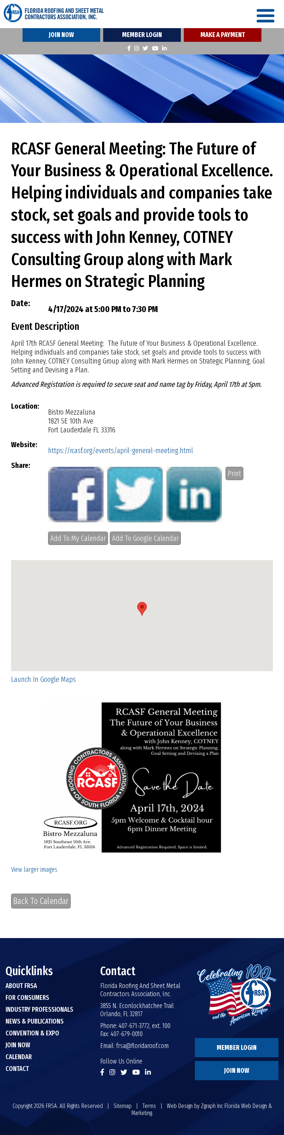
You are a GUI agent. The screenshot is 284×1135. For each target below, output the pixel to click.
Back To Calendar (40, 901)
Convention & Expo (32, 1033)
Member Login (142, 35)
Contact (17, 1069)
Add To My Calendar (78, 538)
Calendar (19, 1057)
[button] (142, 609)
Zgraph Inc (212, 1105)
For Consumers (27, 998)
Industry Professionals (39, 1009)
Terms (149, 1105)
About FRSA (21, 986)
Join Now (61, 35)
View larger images (34, 870)
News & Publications (35, 1021)
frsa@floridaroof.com (142, 1046)
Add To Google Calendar (145, 538)
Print (234, 473)
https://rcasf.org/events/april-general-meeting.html (120, 450)
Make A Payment (222, 35)
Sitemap (123, 1105)
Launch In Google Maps (43, 679)
